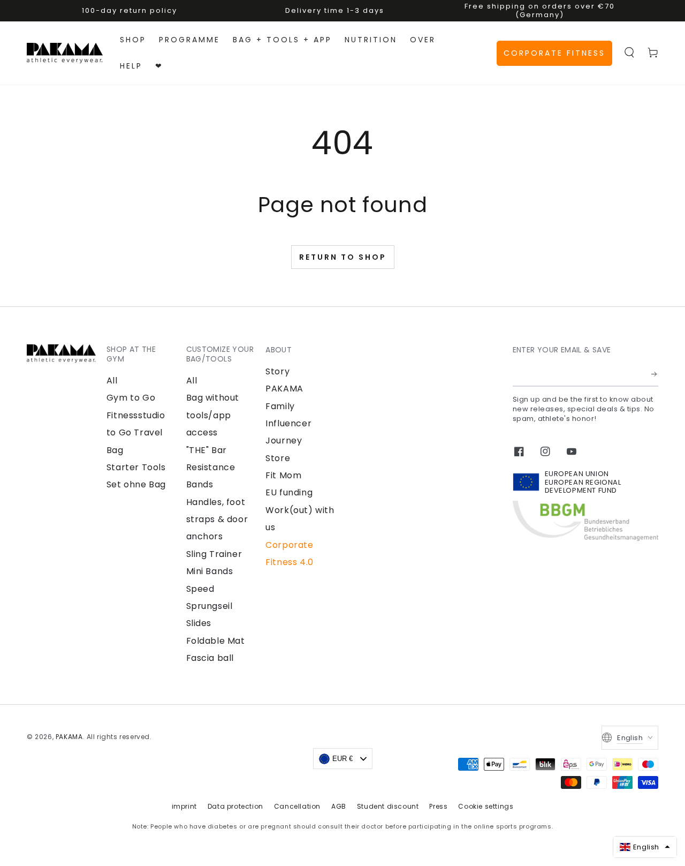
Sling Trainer (214, 554)
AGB (338, 806)
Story (277, 371)
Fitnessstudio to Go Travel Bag (135, 432)
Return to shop (342, 257)
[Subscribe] (654, 374)
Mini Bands (209, 571)
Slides (199, 623)
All (112, 380)
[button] (629, 52)
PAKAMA (69, 736)
